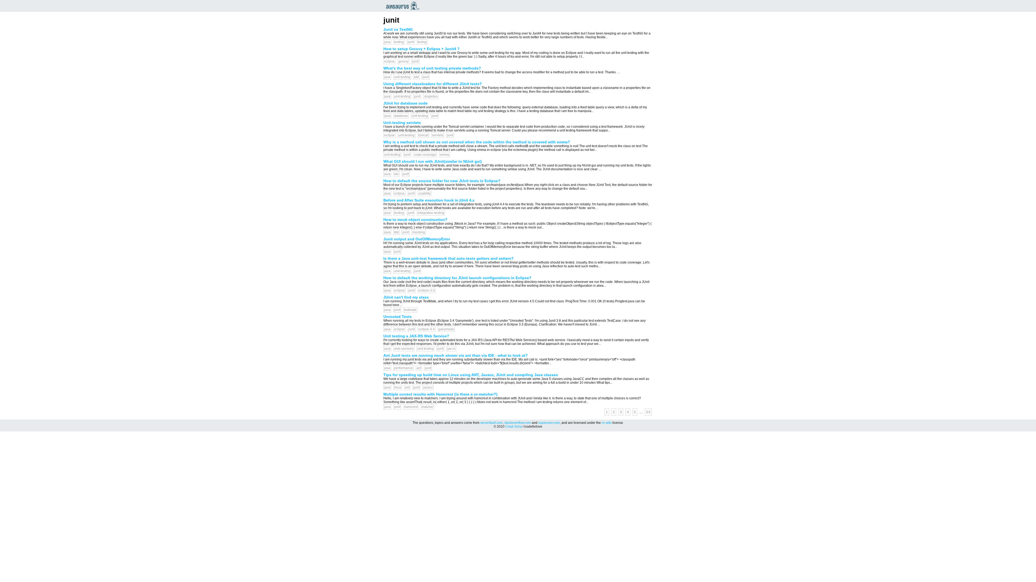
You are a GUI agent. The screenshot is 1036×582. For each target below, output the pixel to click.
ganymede (446, 329)
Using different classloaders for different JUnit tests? (432, 84)
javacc (428, 387)
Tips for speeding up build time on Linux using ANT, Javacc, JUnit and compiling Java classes (470, 375)
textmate (410, 310)
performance (403, 368)
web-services (404, 349)
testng (422, 42)
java (387, 42)
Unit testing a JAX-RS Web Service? (416, 336)
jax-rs (451, 349)
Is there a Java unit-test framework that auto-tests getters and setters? (448, 258)
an (404, 5)
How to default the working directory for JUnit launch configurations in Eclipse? (457, 278)
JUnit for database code (405, 103)
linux (397, 387)
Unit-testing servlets (402, 122)
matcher (427, 407)
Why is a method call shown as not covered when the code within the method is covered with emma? (476, 142)
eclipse (389, 61)
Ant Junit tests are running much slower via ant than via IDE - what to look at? (455, 355)
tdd (416, 77)
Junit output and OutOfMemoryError (416, 239)
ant (419, 368)
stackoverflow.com (517, 423)
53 (648, 412)
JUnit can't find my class (406, 297)
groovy (403, 61)
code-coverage (425, 155)
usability (424, 193)
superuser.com (549, 423)
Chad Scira (513, 426)
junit (411, 42)
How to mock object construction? (415, 219)
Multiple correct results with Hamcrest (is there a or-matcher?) (440, 394)
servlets (437, 135)
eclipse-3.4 (426, 290)
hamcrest (411, 407)
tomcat (423, 135)
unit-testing (402, 77)
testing (399, 42)
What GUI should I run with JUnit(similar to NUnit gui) (432, 161)
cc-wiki (607, 423)
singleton (431, 96)
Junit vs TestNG (398, 29)
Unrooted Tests (397, 316)
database (401, 116)
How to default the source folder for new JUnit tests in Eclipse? (441, 181)
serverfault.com (491, 423)
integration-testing (431, 213)
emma (444, 155)
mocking (419, 232)
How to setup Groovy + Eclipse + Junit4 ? (421, 49)
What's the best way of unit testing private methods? (432, 68)
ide (396, 174)
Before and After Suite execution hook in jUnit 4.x (429, 200)
